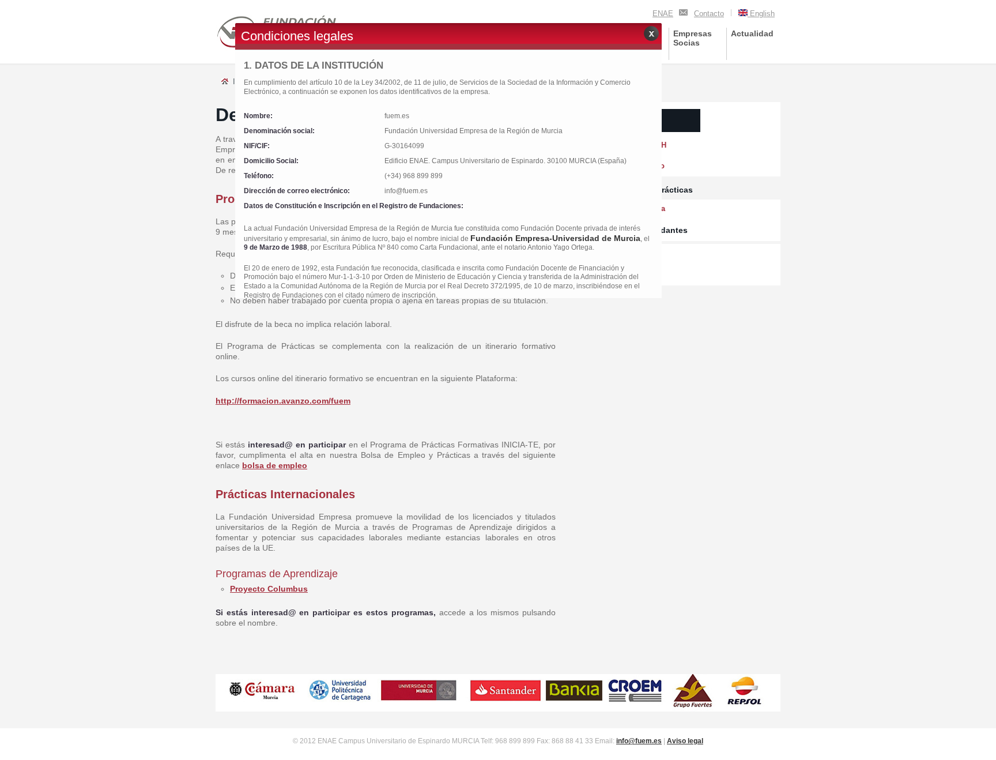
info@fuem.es (639, 741)
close (651, 33)
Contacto (709, 13)
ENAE (662, 13)
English (761, 13)
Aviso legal (685, 741)
